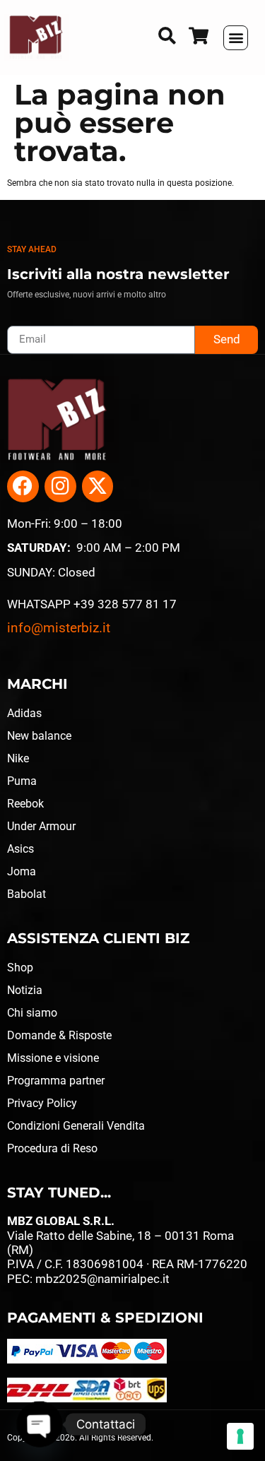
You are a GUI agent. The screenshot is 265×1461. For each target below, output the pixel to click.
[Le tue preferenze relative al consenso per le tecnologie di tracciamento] (240, 1436)
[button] (235, 37)
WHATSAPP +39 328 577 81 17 (92, 604)
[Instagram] (60, 486)
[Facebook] (23, 486)
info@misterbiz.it (58, 628)
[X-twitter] (98, 486)
